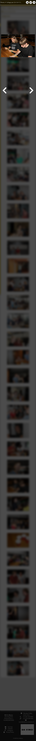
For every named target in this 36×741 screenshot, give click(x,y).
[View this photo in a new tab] (30, 2)
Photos (2, 2)
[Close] (34, 2)
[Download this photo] (27, 2)
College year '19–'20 (12, 2)
